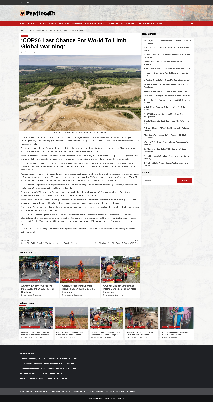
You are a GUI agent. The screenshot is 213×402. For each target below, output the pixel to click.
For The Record (146, 23)
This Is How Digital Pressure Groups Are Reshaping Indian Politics (166, 164)
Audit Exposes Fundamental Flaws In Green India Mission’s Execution (78, 289)
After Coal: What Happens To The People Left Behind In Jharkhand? (166, 136)
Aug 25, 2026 (143, 337)
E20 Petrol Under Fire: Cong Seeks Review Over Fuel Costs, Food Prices (167, 85)
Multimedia (131, 23)
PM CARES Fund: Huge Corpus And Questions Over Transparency (163, 115)
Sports (160, 23)
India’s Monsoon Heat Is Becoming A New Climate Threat (166, 91)
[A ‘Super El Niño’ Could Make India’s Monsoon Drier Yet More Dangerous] (121, 269)
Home (22, 23)
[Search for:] (161, 180)
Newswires (77, 23)
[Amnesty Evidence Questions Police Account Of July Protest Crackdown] (39, 269)
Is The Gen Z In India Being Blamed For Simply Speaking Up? (167, 80)
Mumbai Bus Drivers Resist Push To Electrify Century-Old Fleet (166, 74)
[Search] (192, 24)
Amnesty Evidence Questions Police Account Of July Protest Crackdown (37, 289)
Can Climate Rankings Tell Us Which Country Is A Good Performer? (165, 150)
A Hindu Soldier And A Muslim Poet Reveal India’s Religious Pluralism (166, 129)
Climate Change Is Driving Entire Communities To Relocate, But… (166, 122)
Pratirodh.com (118, 398)
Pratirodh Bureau (28, 52)
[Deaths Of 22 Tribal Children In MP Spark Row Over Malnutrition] (141, 318)
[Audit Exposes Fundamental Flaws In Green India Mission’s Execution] (80, 269)
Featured (32, 23)
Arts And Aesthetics (94, 23)
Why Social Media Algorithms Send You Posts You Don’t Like (167, 96)
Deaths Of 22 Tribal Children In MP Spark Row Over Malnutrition (163, 63)
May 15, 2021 (40, 52)
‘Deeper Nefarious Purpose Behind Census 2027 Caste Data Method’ (167, 101)
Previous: (49, 241)
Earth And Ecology (68, 280)
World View (63, 23)
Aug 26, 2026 (38, 295)
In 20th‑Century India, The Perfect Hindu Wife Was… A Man (167, 69)
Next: (117, 241)
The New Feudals (115, 23)
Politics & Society (47, 23)
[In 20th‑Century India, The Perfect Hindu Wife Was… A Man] (177, 318)
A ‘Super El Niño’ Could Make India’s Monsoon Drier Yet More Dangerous (119, 289)
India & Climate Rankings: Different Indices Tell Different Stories (166, 108)
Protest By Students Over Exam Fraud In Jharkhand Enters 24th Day (166, 157)
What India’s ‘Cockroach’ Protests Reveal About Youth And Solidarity (166, 143)
